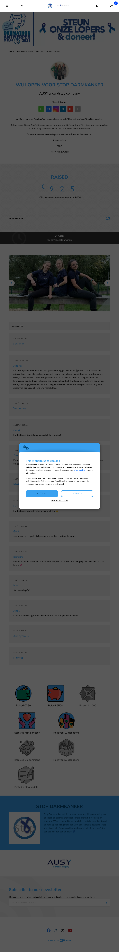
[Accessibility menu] (116, 3)
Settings (77, 493)
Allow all (41, 493)
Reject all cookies (59, 500)
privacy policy (79, 470)
